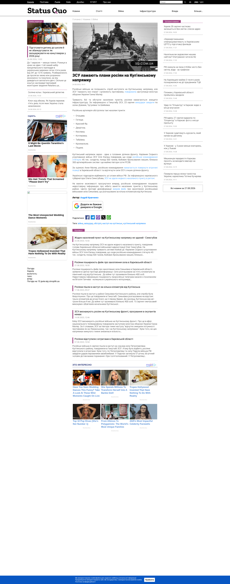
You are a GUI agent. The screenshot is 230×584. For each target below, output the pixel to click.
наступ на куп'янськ (112, 223)
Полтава (44, 2)
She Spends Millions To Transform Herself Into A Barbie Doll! (114, 390)
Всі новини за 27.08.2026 (183, 188)
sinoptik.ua (54, 281)
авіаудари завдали (144, 102)
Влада (175, 11)
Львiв (57, 2)
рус (202, 2)
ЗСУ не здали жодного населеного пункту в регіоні (129, 178)
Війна (121, 11)
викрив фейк (119, 189)
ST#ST (93, 2)
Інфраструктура (148, 11)
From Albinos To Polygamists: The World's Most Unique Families (114, 424)
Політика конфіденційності (85, 582)
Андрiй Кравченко (89, 197)
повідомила (130, 92)
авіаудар (88, 223)
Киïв (68, 2)
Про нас (107, 2)
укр (196, 2)
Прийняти (149, 580)
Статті (99, 11)
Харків (30, 2)
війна (80, 223)
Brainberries (86, 399)
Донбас (80, 2)
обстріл (97, 223)
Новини (76, 11)
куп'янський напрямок (134, 223)
